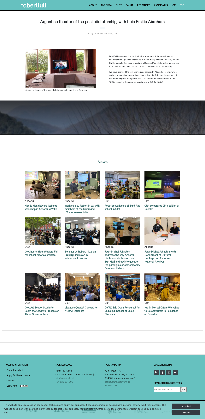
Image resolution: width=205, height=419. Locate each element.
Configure (186, 412)
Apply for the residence (18, 375)
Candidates (161, 5)
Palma (129, 5)
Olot (119, 5)
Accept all (186, 406)
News (102, 161)
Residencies (143, 5)
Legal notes (13, 386)
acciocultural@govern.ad (117, 381)
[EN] (182, 5)
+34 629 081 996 (64, 381)
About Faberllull (15, 370)
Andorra (106, 5)
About (93, 5)
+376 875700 (111, 385)
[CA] (174, 5)
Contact (11, 380)
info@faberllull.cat (65, 378)
